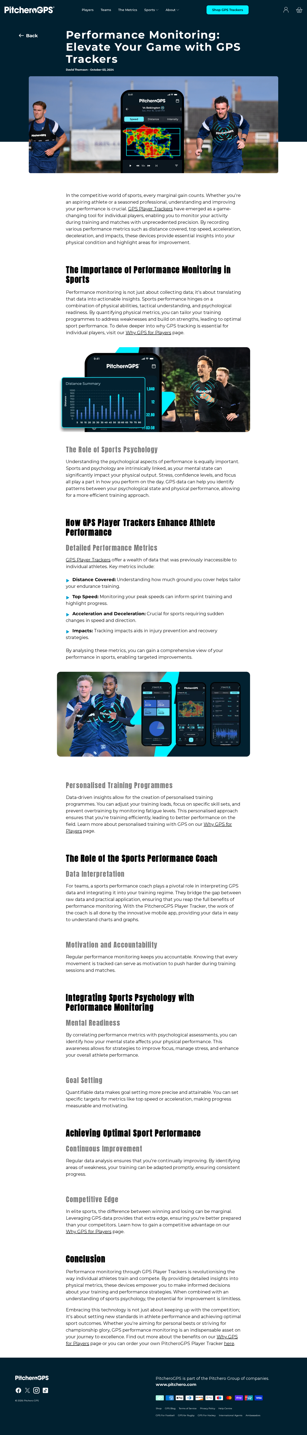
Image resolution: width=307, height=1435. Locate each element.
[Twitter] (27, 1390)
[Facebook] (18, 1390)
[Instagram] (36, 1390)
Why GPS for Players (148, 332)
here (229, 1343)
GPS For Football (165, 1415)
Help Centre (225, 1408)
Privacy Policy (207, 1408)
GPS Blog (170, 1408)
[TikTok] (45, 1390)
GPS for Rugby (186, 1415)
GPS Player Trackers (150, 209)
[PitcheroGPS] (83, 1378)
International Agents (230, 1415)
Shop (159, 1408)
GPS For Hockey (207, 1415)
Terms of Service (188, 1408)
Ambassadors (253, 1415)
